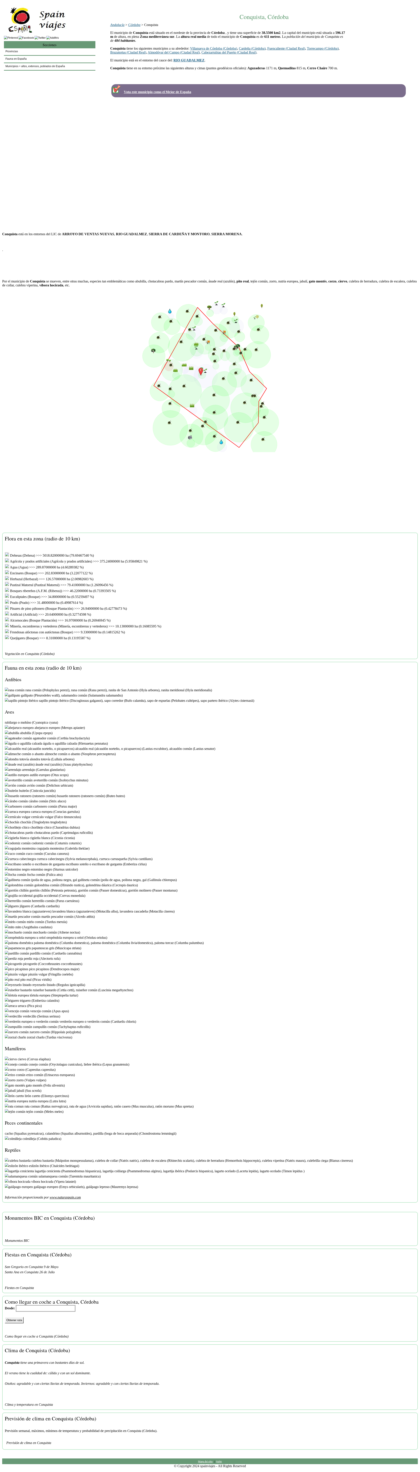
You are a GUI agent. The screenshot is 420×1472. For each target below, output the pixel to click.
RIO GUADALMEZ (189, 60)
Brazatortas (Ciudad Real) (128, 52)
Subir (219, 1461)
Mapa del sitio (205, 1461)
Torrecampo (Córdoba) (323, 48)
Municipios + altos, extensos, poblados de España (35, 66)
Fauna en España (16, 58)
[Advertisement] (264, 3)
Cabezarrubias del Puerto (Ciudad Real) (228, 52)
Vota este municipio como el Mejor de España (157, 92)
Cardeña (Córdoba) (252, 48)
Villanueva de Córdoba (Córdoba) (213, 48)
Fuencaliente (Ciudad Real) (286, 48)
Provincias (11, 51)
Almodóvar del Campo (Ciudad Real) (174, 52)
